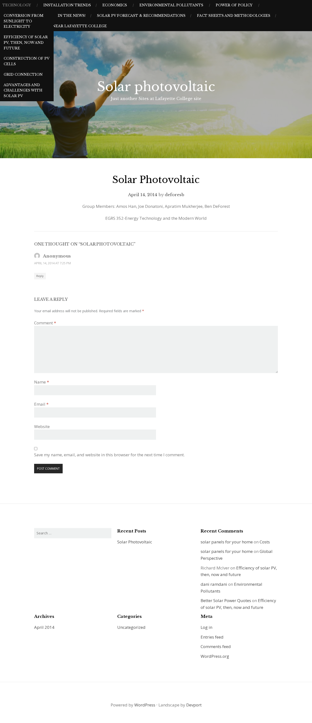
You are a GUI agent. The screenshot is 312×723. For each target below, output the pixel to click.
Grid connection (23, 74)
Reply (40, 276)
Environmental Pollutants (171, 5)
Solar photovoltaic (156, 86)
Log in (206, 627)
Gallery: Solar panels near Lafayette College (54, 26)
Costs (265, 542)
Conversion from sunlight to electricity (23, 21)
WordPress (144, 705)
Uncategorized (131, 627)
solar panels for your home (227, 542)
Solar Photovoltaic (134, 542)
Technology (16, 5)
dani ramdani (214, 584)
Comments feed (216, 646)
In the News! (72, 15)
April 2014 (44, 627)
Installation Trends (67, 5)
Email (41, 404)
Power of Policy (234, 5)
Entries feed (212, 637)
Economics (114, 5)
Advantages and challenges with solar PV (23, 90)
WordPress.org (215, 656)
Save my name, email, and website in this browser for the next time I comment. (109, 455)
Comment (45, 323)
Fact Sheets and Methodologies (233, 15)
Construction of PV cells (26, 61)
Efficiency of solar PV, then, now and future (26, 42)
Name (41, 382)
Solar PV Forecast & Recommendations (141, 15)
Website (42, 426)
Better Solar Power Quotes (226, 600)
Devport (194, 705)
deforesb (174, 194)
